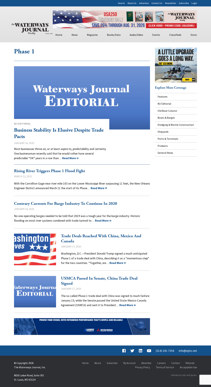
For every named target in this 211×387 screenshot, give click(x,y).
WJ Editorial (22, 123)
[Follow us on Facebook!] (124, 351)
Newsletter (170, 3)
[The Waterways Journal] (32, 28)
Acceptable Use (188, 367)
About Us (131, 3)
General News (165, 152)
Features (162, 96)
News (75, 34)
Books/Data (114, 34)
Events (156, 34)
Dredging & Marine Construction (176, 124)
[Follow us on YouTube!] (149, 351)
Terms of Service (165, 367)
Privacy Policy (142, 367)
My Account (129, 363)
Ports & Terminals (168, 138)
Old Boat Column (167, 110)
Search (121, 3)
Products (163, 145)
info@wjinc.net (188, 351)
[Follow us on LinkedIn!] (140, 351)
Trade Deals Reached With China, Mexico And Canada (35, 249)
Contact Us (156, 3)
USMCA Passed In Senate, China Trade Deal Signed (35, 291)
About (97, 363)
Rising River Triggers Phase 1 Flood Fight (49, 171)
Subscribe (184, 3)
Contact (175, 363)
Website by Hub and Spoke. (184, 375)
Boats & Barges (166, 117)
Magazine (92, 34)
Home (58, 34)
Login (194, 3)
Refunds (190, 363)
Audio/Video (136, 34)
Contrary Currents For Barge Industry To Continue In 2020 (65, 203)
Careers (161, 363)
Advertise (144, 3)
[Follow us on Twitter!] (132, 351)
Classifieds (175, 34)
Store (194, 34)
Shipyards (163, 131)
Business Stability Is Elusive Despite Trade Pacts (82, 97)
